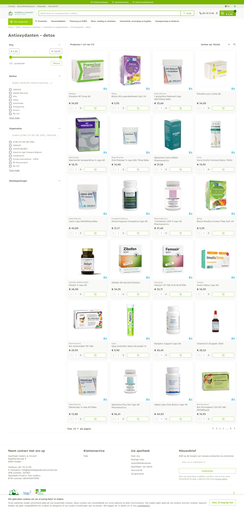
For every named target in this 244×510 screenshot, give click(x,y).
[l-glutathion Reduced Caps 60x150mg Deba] (173, 70)
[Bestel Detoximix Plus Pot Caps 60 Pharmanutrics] (138, 419)
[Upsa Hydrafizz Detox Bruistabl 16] (130, 320)
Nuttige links (137, 459)
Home (10, 27)
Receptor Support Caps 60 (167, 343)
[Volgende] (234, 428)
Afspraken (41, 6)
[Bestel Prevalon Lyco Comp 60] (223, 108)
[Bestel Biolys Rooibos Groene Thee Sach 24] (223, 233)
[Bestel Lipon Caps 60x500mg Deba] (95, 233)
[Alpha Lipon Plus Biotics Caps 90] (173, 381)
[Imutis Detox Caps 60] (215, 259)
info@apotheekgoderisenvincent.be (39, 469)
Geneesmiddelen (58, 21)
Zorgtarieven (137, 473)
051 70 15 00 (24, 467)
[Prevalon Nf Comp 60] (87, 70)
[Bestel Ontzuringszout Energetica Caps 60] (138, 233)
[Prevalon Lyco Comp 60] (215, 70)
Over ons (135, 455)
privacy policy (221, 478)
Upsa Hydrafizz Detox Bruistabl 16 (129, 346)
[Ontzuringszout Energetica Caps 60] (130, 195)
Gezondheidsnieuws (26, 6)
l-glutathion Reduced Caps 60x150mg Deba (167, 98)
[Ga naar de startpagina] (21, 13)
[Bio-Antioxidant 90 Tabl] (87, 320)
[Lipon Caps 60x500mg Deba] (87, 195)
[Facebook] (234, 493)
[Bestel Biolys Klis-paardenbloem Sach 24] (138, 108)
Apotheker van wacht (141, 466)
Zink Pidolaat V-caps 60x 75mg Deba (130, 160)
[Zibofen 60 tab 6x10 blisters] (130, 259)
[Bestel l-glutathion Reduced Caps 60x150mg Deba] (181, 108)
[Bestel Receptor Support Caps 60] (181, 355)
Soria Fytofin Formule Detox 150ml (214, 160)
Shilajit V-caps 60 (78, 285)
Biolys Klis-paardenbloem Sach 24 (129, 96)
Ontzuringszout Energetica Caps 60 (130, 221)
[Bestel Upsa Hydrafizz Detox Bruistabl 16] (138, 355)
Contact (11, 6)
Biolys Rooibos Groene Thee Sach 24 (215, 221)
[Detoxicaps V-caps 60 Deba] (87, 381)
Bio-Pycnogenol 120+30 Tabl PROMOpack (211, 408)
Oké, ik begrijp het (222, 502)
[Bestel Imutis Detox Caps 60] (223, 294)
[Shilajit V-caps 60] (87, 259)
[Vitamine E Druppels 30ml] (215, 320)
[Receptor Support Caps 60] (173, 320)
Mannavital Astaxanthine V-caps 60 (87, 160)
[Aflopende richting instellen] (234, 44)
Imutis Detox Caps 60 (208, 285)
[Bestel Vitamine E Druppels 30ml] (223, 355)
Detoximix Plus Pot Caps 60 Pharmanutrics (126, 406)
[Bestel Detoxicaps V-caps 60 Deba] (95, 419)
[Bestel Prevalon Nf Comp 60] (95, 108)
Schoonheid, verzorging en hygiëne (135, 21)
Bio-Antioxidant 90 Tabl (81, 346)
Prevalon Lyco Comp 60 (209, 93)
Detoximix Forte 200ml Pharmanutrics (166, 159)
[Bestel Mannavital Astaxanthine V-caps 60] (95, 169)
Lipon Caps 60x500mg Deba (83, 221)
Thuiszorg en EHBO (78, 21)
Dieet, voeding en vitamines (103, 21)
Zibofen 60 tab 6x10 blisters (126, 282)
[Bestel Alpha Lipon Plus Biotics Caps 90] (181, 419)
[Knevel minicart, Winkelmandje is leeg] (222, 13)
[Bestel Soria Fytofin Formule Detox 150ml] (223, 169)
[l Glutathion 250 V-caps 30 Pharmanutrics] (173, 195)
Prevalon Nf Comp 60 (79, 96)
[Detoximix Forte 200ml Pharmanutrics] (173, 134)
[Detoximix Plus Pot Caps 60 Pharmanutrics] (130, 381)
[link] (213, 428)
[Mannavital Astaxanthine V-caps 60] (87, 134)
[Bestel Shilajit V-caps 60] (95, 294)
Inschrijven (207, 470)
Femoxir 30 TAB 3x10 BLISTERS (170, 285)
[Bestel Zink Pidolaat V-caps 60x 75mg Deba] (138, 169)
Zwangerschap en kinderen (167, 21)
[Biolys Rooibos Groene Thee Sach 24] (215, 195)
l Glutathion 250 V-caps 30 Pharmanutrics (168, 223)
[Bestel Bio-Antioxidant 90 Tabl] (95, 355)
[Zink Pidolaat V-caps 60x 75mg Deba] (130, 134)
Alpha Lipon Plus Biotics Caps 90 (170, 404)
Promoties (42, 21)
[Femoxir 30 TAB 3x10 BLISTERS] (173, 259)
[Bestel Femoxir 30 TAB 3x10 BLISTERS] (181, 294)
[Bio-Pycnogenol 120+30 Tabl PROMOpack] (215, 381)
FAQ (86, 455)
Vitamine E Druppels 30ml (210, 343)
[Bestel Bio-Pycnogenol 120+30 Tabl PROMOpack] (223, 419)
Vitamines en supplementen (55, 27)
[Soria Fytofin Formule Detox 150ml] (215, 134)
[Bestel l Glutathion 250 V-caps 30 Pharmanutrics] (181, 233)
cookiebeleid (143, 505)
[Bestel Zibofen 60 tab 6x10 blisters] (138, 294)
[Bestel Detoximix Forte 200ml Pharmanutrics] (181, 169)
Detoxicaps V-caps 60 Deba (82, 407)
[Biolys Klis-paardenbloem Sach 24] (130, 70)
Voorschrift (53, 6)
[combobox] (110, 13)
